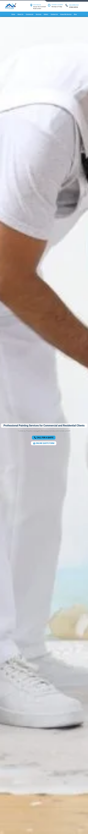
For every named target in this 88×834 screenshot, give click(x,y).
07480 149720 (73, 7)
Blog (75, 14)
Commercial (29, 14)
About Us (20, 14)
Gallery (46, 14)
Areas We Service (65, 14)
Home (13, 14)
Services (38, 14)
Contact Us (54, 14)
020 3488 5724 (74, 5)
